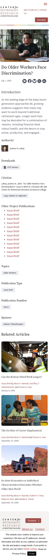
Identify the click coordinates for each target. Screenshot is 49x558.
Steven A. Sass (25, 387)
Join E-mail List (30, 9)
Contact (40, 529)
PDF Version (12, 167)
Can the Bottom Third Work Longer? (21, 377)
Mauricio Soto (7, 499)
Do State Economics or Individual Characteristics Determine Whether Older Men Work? (21, 484)
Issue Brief (13, 210)
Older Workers (10, 272)
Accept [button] (32, 554)
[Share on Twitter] (39, 82)
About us (27, 529)
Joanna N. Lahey (17, 148)
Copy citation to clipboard (15, 195)
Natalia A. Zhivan (26, 499)
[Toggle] (45, 4)
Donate (41, 19)
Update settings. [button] (30, 549)
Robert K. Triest (37, 495)
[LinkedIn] (44, 82)
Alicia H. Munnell (21, 383)
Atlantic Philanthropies (13, 324)
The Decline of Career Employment (21, 430)
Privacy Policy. (19, 553)
